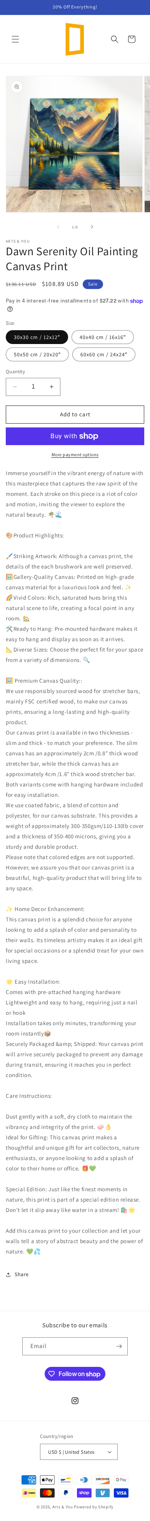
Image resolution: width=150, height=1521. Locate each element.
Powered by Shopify (93, 1506)
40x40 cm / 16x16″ (103, 337)
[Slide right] (91, 226)
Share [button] (22, 1274)
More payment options (75, 454)
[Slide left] (58, 226)
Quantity (15, 371)
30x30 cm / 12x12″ (37, 337)
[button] (15, 39)
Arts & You (62, 1506)
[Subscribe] (118, 1346)
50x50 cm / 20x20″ (37, 354)
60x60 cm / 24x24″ (103, 354)
